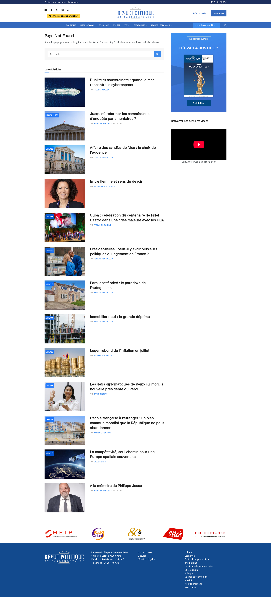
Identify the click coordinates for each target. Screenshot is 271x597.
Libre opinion (191, 569)
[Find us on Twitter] (56, 10)
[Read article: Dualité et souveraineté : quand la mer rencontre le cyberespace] (65, 92)
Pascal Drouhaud (103, 225)
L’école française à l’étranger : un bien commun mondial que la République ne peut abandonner (127, 423)
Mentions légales (146, 559)
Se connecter (201, 13)
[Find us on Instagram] (62, 10)
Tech (127, 25)
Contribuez (73, 2)
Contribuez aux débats (206, 25)
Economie (104, 25)
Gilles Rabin (100, 461)
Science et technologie (196, 576)
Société (116, 25)
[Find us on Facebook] (51, 10)
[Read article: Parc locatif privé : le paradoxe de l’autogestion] (65, 295)
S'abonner (218, 13)
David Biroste (101, 394)
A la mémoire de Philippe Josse (116, 486)
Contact (48, 2)
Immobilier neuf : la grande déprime (120, 317)
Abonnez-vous (59, 2)
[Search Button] (225, 25)
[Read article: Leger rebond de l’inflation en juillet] (65, 362)
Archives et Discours (161, 25)
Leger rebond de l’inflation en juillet (119, 350)
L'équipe (142, 555)
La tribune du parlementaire (199, 566)
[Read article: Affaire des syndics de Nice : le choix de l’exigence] (65, 159)
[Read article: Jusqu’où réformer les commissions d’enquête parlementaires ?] (65, 125)
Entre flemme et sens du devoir (116, 181)
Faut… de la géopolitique (197, 559)
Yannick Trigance (103, 432)
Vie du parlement (193, 583)
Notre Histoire (145, 552)
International (87, 25)
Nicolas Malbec (101, 89)
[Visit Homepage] (135, 13)
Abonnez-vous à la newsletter (63, 15)
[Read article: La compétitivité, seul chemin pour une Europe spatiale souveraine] (65, 464)
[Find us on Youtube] (46, 10)
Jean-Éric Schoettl (103, 123)
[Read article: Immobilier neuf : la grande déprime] (65, 328)
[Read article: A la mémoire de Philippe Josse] (65, 497)
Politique (71, 25)
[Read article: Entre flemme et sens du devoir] (65, 193)
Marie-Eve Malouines (104, 186)
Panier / (220, 2)
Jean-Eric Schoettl (103, 490)
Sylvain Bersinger (103, 355)
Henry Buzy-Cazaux (103, 157)
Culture (188, 552)
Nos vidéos (190, 587)
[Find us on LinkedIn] (68, 10)
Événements (139, 25)
